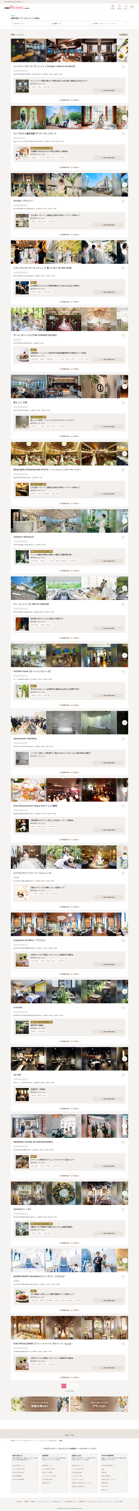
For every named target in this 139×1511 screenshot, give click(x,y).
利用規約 (26, 1501)
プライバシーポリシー (44, 1501)
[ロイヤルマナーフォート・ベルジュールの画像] (69, 857)
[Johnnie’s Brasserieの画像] (69, 521)
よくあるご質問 (117, 1501)
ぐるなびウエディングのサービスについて (99, 1501)
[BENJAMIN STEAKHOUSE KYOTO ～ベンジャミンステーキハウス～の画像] (69, 453)
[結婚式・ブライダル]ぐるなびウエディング (23, 1440)
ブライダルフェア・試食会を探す (47, 1440)
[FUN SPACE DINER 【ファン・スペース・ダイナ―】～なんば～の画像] (69, 1327)
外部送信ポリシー (58, 1501)
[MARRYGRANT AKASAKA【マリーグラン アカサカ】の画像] (69, 1260)
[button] (69, 86)
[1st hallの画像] (69, 1059)
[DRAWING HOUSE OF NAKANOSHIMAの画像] (69, 1126)
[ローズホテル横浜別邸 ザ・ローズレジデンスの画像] (69, 117)
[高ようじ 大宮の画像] (69, 386)
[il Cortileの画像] (69, 991)
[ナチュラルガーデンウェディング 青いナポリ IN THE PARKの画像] (69, 252)
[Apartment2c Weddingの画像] (69, 722)
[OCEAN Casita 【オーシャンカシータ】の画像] (69, 655)
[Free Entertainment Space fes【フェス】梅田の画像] (69, 790)
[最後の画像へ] (124, 50)
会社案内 (19, 1501)
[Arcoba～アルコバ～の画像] (69, 185)
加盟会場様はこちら (71, 1501)
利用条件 (33, 1501)
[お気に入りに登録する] (123, 66)
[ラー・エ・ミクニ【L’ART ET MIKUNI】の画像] (69, 588)
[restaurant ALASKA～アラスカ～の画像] (69, 924)
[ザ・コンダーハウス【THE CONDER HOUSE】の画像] (69, 319)
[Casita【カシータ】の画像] (69, 1193)
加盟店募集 (81, 1501)
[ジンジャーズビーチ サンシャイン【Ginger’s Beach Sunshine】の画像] (69, 50)
